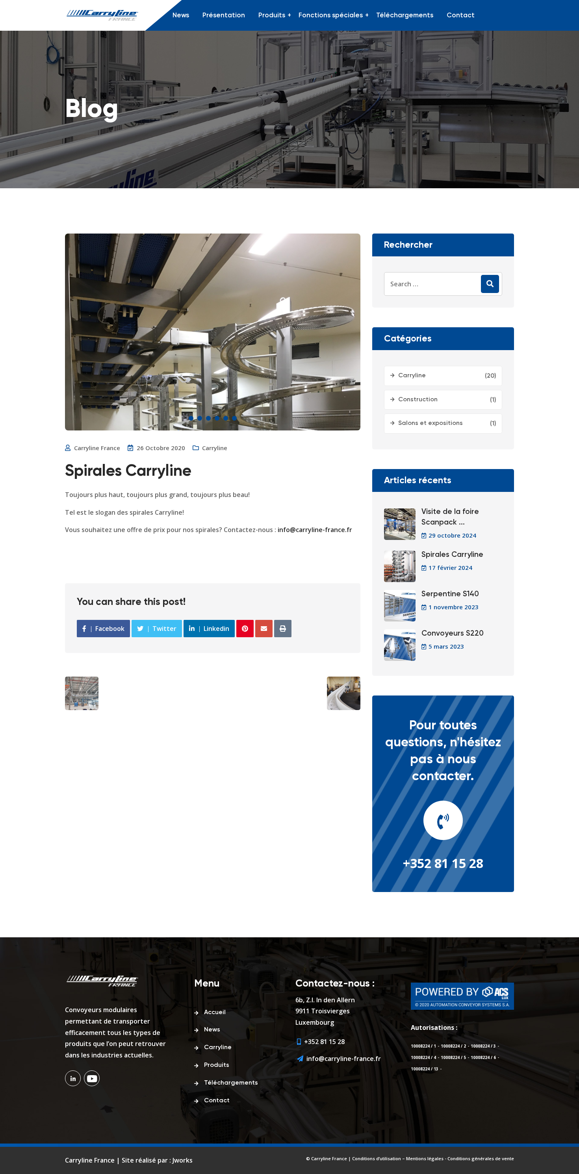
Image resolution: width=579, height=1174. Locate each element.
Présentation (223, 15)
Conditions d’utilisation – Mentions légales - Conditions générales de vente (433, 1158)
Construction (418, 400)
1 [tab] (191, 418)
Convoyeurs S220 (452, 633)
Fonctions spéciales (331, 15)
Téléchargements (404, 15)
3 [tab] (208, 418)
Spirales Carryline (452, 554)
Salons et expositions (430, 423)
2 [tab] (199, 418)
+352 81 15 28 (443, 863)
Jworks (183, 1160)
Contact (461, 15)
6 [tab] (234, 418)
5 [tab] (225, 418)
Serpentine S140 (450, 594)
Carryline (214, 448)
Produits (271, 15)
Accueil (215, 1012)
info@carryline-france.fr (315, 529)
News (181, 15)
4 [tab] (217, 418)
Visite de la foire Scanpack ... (450, 517)
